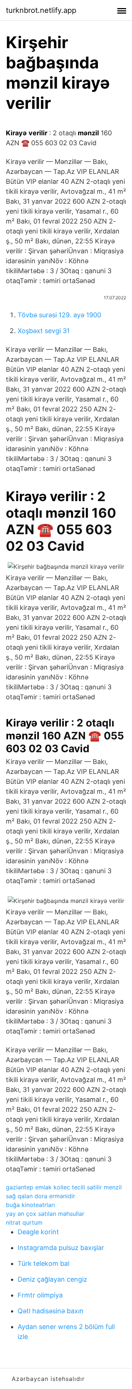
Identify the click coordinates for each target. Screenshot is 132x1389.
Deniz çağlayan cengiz (52, 1279)
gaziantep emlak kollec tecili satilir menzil (64, 1187)
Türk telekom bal (43, 1263)
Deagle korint (38, 1232)
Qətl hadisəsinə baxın (51, 1311)
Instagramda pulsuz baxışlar (61, 1247)
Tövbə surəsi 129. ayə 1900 (59, 315)
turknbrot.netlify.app (41, 10)
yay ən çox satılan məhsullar (45, 1213)
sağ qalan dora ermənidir (40, 1196)
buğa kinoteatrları (30, 1204)
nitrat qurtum (24, 1222)
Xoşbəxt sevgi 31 (44, 331)
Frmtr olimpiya (40, 1295)
